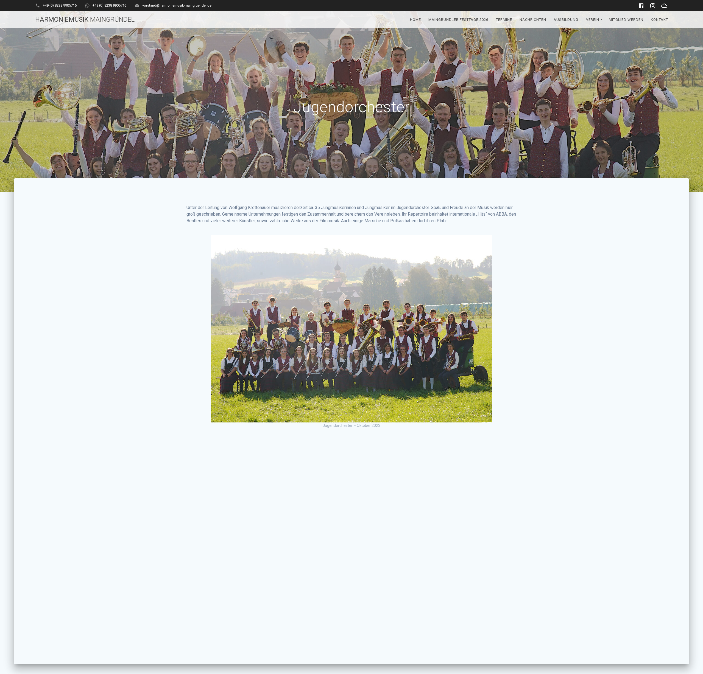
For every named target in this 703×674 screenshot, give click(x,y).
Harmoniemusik (85, 19)
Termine (504, 20)
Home (415, 20)
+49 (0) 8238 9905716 (60, 5)
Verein (592, 20)
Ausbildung (566, 20)
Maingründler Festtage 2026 (458, 20)
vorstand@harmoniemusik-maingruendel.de (176, 5)
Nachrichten (533, 20)
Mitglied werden (626, 20)
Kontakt (659, 20)
